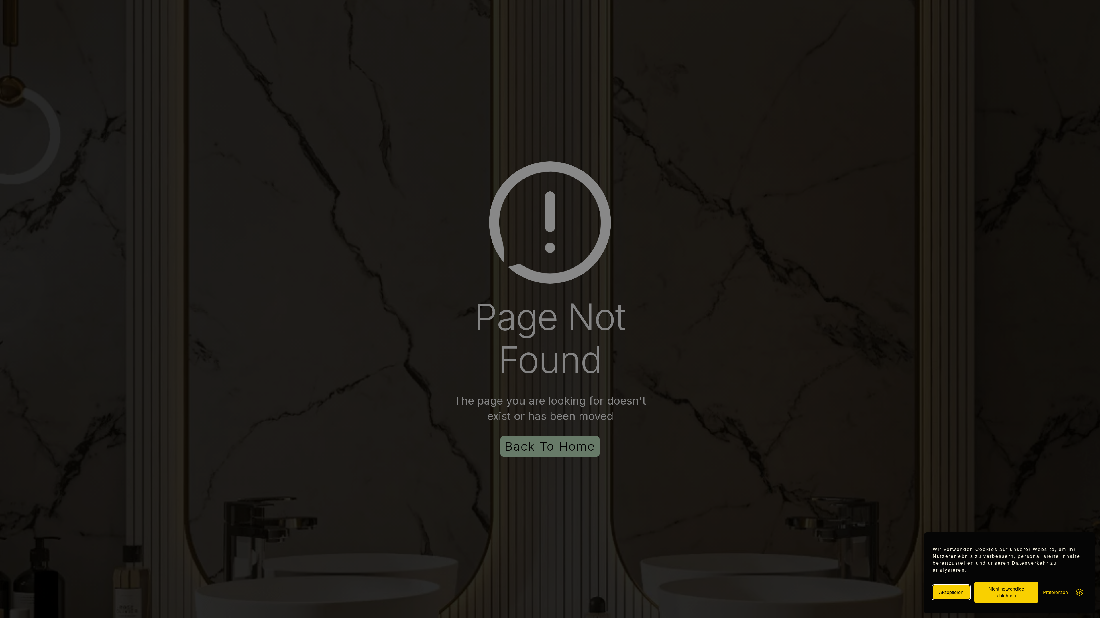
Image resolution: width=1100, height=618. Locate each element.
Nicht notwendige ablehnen (1006, 592)
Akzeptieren (951, 592)
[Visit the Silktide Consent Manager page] (1079, 592)
